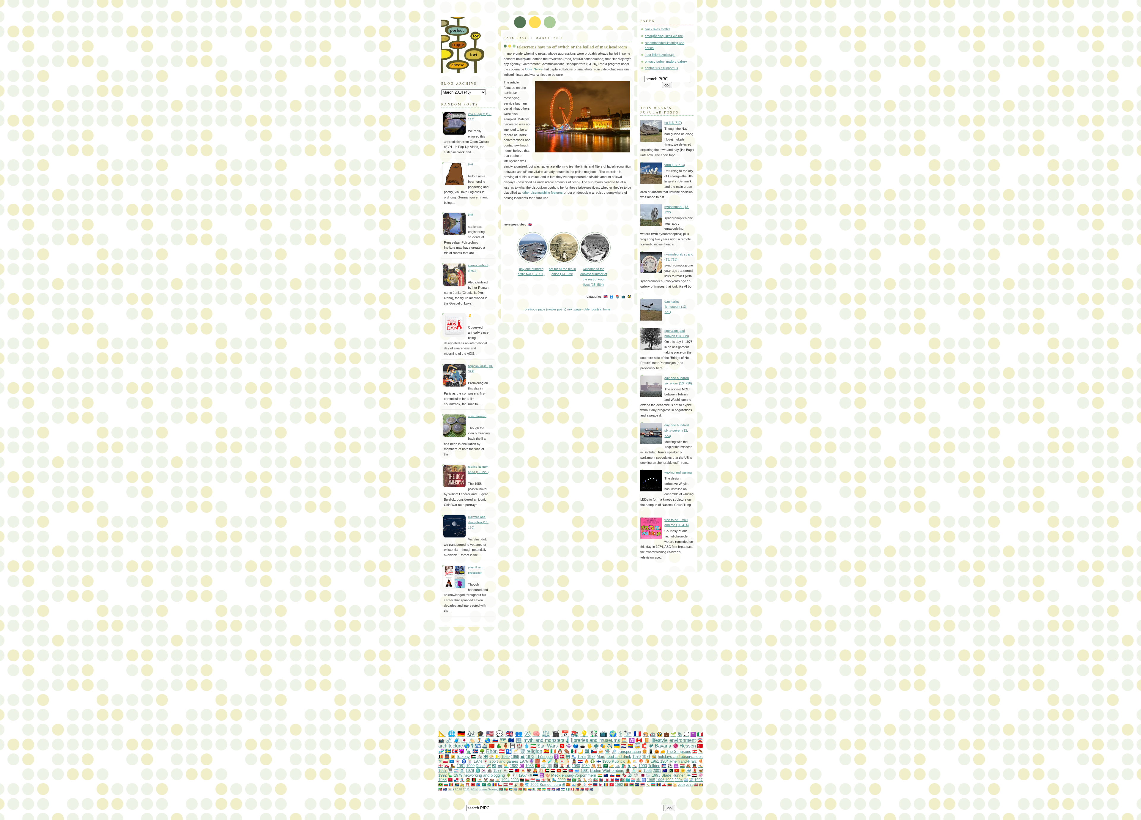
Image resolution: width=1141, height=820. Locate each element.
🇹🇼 (517, 770)
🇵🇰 (670, 770)
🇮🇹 (700, 734)
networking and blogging (484, 775)
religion (534, 751)
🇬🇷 (478, 745)
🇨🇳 (491, 745)
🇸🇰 (612, 775)
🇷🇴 (606, 784)
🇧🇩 (501, 789)
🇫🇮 (598, 761)
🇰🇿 (627, 780)
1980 (576, 766)
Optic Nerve (534, 69)
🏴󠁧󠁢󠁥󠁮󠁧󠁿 (440, 766)
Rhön (492, 751)
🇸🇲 (573, 784)
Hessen (688, 745)
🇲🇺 (631, 784)
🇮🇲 (450, 780)
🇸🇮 (538, 780)
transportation (629, 751)
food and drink (618, 756)
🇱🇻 (505, 784)
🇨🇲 (525, 789)
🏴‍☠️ (555, 766)
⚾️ (590, 780)
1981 (461, 766)
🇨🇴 (530, 789)
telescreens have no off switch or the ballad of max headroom (572, 47)
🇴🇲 (527, 780)
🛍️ (623, 766)
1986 (647, 770)
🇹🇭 (642, 784)
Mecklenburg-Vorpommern (573, 775)
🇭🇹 (617, 780)
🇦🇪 (547, 770)
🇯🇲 (440, 784)
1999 (470, 766)
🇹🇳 (611, 784)
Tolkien (654, 766)
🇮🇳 (600, 775)
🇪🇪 (535, 775)
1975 (581, 756)
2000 (561, 780)
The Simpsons (678, 751)
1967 (523, 775)
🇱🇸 (563, 789)
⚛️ (632, 740)
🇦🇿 (653, 784)
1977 (497, 770)
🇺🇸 (490, 733)
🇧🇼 (515, 789)
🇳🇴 (455, 751)
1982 (514, 766)
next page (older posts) (584, 309)
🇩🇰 (562, 756)
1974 (478, 761)
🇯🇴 (622, 780)
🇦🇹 (502, 751)
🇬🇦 (544, 789)
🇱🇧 (694, 751)
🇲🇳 (601, 780)
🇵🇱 (445, 761)
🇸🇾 (511, 770)
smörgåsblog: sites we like (664, 36)
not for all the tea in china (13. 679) (562, 271)
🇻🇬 (591, 789)
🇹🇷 (700, 745)
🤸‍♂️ (648, 784)
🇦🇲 (569, 780)
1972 (591, 756)
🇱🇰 (626, 784)
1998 (669, 780)
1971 (646, 756)
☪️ (521, 766)
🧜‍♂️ (506, 766)
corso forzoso (477, 416)
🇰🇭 (553, 789)
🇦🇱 (473, 784)
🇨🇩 (478, 784)
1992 (442, 775)
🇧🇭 (611, 780)
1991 (585, 770)
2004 (678, 780)
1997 (698, 780)
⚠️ (628, 761)
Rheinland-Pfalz (683, 761)
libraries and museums (595, 740)
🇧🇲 (696, 784)
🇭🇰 (559, 770)
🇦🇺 (664, 770)
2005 (681, 784)
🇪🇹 (539, 789)
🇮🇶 (564, 770)
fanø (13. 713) (674, 165)
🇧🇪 (440, 756)
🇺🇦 (617, 745)
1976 (524, 761)
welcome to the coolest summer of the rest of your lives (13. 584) (593, 276)
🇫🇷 (637, 733)
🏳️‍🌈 (630, 745)
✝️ (693, 734)
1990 (643, 766)
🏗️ (599, 766)
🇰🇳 (440, 789)
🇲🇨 (511, 784)
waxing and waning (678, 472)
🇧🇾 (520, 789)
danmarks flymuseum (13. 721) (675, 307)
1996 (660, 780)
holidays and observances (680, 756)
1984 (664, 761)
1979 (458, 775)
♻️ (592, 761)
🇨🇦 (639, 740)
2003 (514, 780)
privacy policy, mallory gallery (666, 61)
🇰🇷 (483, 770)
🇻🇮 (450, 789)
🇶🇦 (642, 775)
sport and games (504, 761)
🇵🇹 (537, 766)
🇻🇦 (497, 756)
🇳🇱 (623, 745)
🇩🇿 (534, 789)
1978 (470, 770)
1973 (530, 756)
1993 (656, 775)
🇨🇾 (479, 780)
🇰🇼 (595, 780)
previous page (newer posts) (545, 309)
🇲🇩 (451, 784)
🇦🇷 (686, 780)
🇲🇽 (573, 751)
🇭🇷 (580, 761)
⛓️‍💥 (449, 740)
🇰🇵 (570, 770)
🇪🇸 (546, 751)
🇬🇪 (543, 780)
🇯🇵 (464, 740)
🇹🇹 (587, 789)
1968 (515, 756)
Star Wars (547, 745)
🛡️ (522, 751)
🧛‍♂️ (535, 770)
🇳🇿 (605, 775)
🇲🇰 (568, 784)
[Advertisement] (582, 679)
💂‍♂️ (574, 761)
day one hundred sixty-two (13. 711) (531, 271)
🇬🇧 (605, 296)
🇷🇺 (495, 740)
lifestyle (660, 740)
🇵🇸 (473, 756)
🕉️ (541, 775)
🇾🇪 (694, 775)
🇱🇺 (633, 780)
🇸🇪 (448, 751)
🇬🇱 (447, 766)
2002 (534, 784)
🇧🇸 (511, 789)
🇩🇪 (461, 733)
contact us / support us (661, 68)
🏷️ (472, 740)
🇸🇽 (582, 789)
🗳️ (576, 745)
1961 (655, 761)
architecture (450, 745)
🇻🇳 (676, 770)
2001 (657, 770)
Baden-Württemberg (607, 770)
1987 (442, 770)
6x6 (470, 164)
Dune (480, 766)
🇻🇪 (618, 775)
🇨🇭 (562, 745)
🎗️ (470, 315)
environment (682, 740)
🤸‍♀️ (634, 766)
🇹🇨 (445, 789)
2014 (474, 789)
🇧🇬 (446, 784)
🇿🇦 (457, 784)
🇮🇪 (553, 751)
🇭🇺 (682, 766)
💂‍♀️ (694, 766)
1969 (505, 756)
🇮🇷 (533, 745)
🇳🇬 (568, 789)
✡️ (676, 766)
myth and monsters (544, 740)
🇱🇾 (522, 780)
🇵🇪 (572, 789)
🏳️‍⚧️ (456, 770)
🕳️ (582, 745)
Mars (601, 756)
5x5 (470, 214)
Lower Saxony (488, 789)
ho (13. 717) (673, 122)
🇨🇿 (594, 751)
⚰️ (567, 751)
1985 (606, 761)
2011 (466, 789)
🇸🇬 (532, 780)
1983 (529, 766)
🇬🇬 (590, 784)
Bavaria (663, 745)
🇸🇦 (605, 766)
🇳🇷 (637, 784)
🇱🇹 (669, 784)
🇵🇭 (577, 789)
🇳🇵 (600, 784)
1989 (585, 766)
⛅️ (634, 761)
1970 (636, 756)
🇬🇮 (664, 784)
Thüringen (544, 756)
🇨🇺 (663, 766)
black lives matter (657, 29)
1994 (505, 780)
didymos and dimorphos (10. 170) (478, 522)
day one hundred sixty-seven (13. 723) (676, 430)
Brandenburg (550, 784)
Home (606, 309)
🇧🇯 (506, 789)
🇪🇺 (511, 740)
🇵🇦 (456, 780)
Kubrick (618, 761)
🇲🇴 (484, 784)
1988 (442, 780)
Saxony (463, 756)
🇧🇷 (574, 780)
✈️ (609, 745)
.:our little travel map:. (660, 54)
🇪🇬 (553, 770)
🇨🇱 (500, 784)
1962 (619, 784)
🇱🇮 (595, 784)
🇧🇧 (658, 784)
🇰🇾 (558, 789)
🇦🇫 (474, 780)
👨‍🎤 (556, 761)
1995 (651, 780)
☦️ (556, 756)
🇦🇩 (494, 784)
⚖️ (546, 733)
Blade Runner (673, 775)
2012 (689, 784)
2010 (458, 789)
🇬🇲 (549, 789)
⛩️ (467, 784)
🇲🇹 (606, 780)
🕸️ (638, 780)
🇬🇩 (701, 784)
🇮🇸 (475, 751)
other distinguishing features (542, 192)
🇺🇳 (451, 761)
